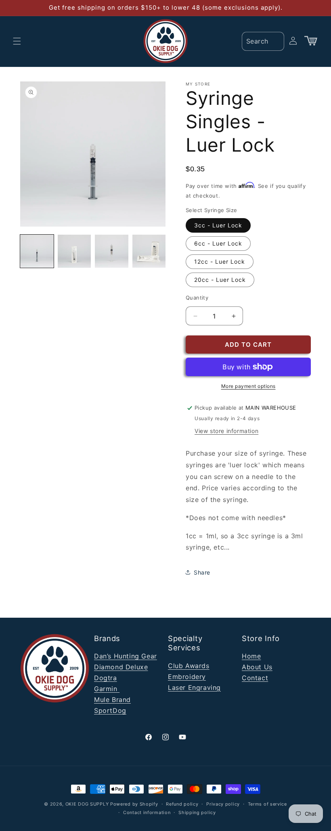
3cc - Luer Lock (218, 225)
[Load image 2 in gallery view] (74, 251)
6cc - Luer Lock (218, 243)
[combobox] (263, 41)
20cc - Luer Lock (220, 279)
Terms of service (267, 804)
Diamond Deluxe (121, 667)
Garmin (106, 689)
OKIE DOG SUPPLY (87, 804)
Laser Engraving (194, 687)
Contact (255, 678)
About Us (257, 667)
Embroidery (187, 677)
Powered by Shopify (134, 804)
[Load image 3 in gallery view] (111, 251)
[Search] (275, 41)
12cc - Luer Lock (219, 261)
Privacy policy (223, 804)
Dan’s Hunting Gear (125, 656)
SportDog (110, 710)
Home (251, 656)
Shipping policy (197, 812)
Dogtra (105, 678)
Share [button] (202, 572)
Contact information (146, 812)
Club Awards (188, 666)
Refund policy (182, 804)
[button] (17, 41)
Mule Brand (112, 700)
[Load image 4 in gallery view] (149, 251)
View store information (226, 430)
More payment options (248, 386)
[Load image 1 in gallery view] (37, 251)
